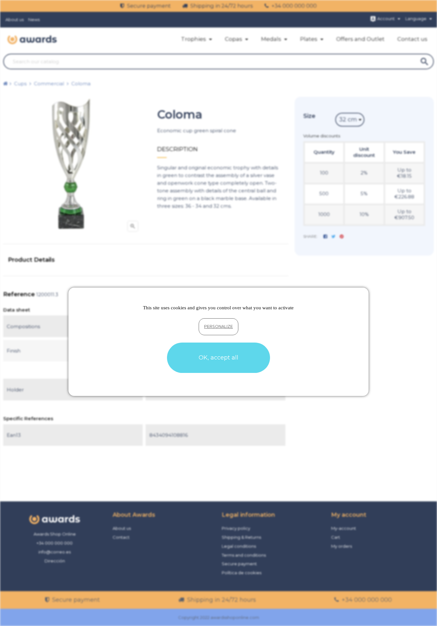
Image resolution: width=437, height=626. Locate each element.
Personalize (218, 326)
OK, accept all (218, 357)
